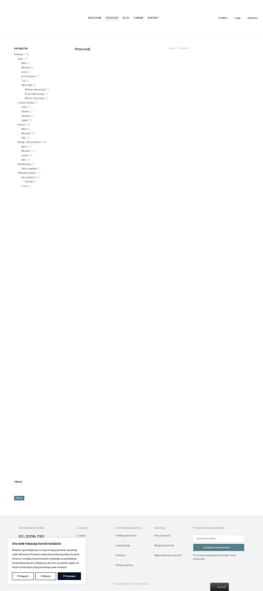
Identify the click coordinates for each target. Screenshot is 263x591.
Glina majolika (29, 168)
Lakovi (24, 155)
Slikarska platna (27, 172)
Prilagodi (22, 576)
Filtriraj (19, 498)
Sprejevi (25, 115)
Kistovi (21, 124)
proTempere (28, 76)
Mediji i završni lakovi (29, 142)
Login (238, 17)
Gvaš (24, 72)
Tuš (23, 80)
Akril (23, 63)
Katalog (18, 54)
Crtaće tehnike (26, 102)
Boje (20, 58)
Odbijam (46, 576)
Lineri (24, 107)
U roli (24, 186)
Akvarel (25, 67)
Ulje (23, 137)
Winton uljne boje (34, 98)
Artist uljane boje (34, 94)
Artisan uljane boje (35, 89)
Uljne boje (26, 85)
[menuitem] (96, 18)
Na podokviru (28, 177)
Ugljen (24, 120)
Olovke (25, 111)
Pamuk (29, 181)
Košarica (253, 17)
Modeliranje (24, 164)
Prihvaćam (69, 576)
